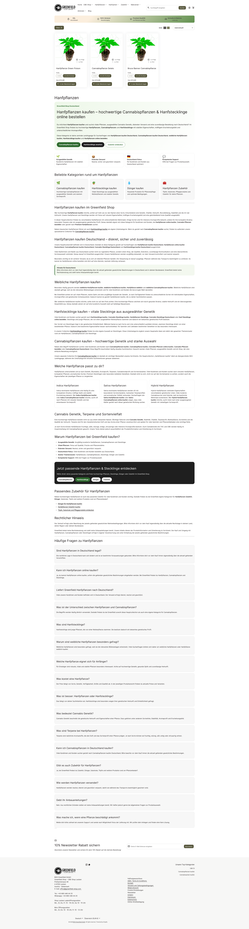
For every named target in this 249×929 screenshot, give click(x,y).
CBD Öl (192, 868)
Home (80, 5)
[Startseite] (64, 8)
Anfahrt (130, 895)
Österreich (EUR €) (92, 918)
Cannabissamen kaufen (187, 875)
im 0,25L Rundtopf (69, 76)
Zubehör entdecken (115, 145)
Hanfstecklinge (82, 480)
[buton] (79, 918)
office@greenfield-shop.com (71, 889)
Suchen (182, 8)
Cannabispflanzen (65, 480)
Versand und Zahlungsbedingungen (141, 885)
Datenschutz (132, 899)
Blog (89, 11)
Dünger (96, 480)
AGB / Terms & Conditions (137, 881)
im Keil (59, 76)
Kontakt (130, 883)
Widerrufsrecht (133, 888)
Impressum (132, 897)
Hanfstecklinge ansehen (93, 145)
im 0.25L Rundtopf (141, 76)
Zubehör (106, 480)
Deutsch (79, 918)
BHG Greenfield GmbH (79, 922)
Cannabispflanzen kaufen (68, 145)
